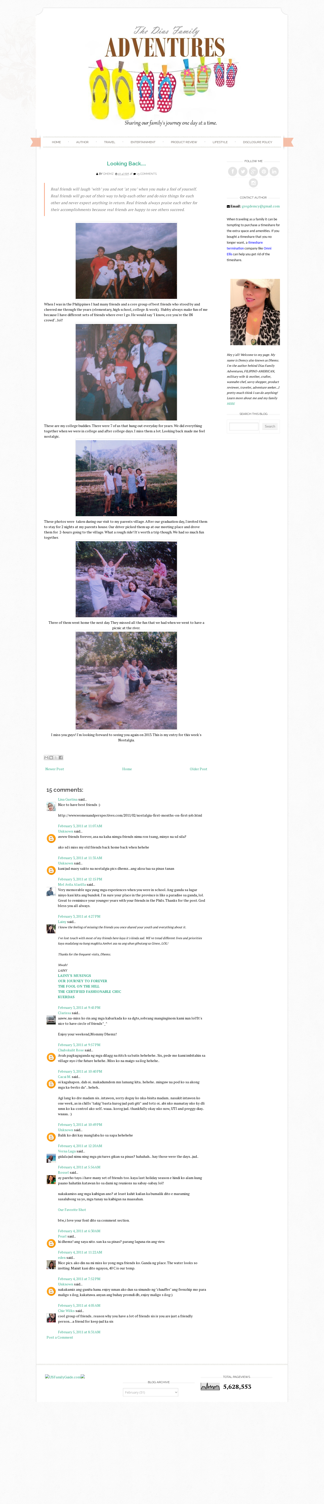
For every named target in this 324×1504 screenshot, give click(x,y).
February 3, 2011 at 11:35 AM (80, 857)
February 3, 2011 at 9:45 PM (79, 1007)
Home (56, 142)
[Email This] (46, 757)
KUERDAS (66, 996)
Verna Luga (67, 1151)
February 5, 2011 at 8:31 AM (79, 1331)
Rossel (63, 1172)
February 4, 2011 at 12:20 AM (80, 1145)
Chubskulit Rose (71, 1050)
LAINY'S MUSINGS (74, 975)
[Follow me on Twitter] (243, 171)
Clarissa (64, 1012)
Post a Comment (60, 1337)
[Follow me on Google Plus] (253, 171)
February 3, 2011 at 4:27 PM (79, 916)
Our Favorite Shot (72, 1209)
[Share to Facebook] (60, 757)
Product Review (184, 142)
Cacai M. (64, 1076)
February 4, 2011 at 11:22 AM (80, 1252)
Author (82, 142)
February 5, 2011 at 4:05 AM (79, 1305)
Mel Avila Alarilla (72, 884)
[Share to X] (55, 757)
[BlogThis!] (51, 757)
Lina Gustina (67, 799)
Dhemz (108, 174)
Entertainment (143, 142)
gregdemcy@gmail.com (261, 206)
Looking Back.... (126, 163)
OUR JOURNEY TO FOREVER (82, 980)
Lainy (62, 921)
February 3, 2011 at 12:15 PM (80, 879)
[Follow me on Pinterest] (263, 171)
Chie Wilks (66, 1310)
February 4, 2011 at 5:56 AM (79, 1167)
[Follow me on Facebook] (232, 171)
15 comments (147, 174)
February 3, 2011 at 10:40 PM (80, 1071)
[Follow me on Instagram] (253, 182)
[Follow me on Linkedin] (274, 171)
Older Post (198, 768)
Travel (109, 142)
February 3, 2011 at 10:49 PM (80, 1124)
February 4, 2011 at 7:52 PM (79, 1278)
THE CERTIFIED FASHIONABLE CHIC (89, 991)
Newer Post (54, 768)
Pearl (62, 1236)
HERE (231, 403)
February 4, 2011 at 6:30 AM (79, 1230)
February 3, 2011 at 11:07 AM (80, 825)
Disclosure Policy (257, 142)
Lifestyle (220, 142)
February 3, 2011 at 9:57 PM (79, 1044)
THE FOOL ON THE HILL (78, 986)
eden (62, 1257)
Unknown (65, 831)
